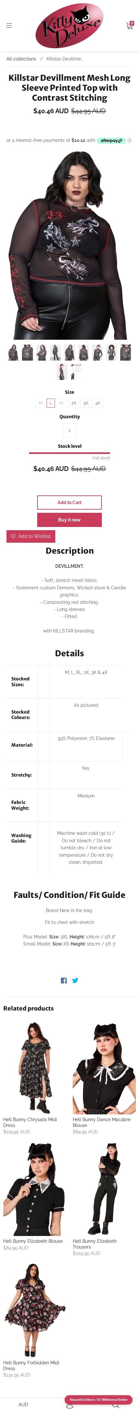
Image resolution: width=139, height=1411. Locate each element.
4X (97, 403)
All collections (21, 58)
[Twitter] (75, 980)
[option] (69, 246)
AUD (23, 1404)
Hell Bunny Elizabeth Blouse (33, 1241)
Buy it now (69, 519)
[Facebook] (64, 980)
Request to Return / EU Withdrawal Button (98, 1399)
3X (85, 403)
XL (61, 403)
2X (73, 403)
